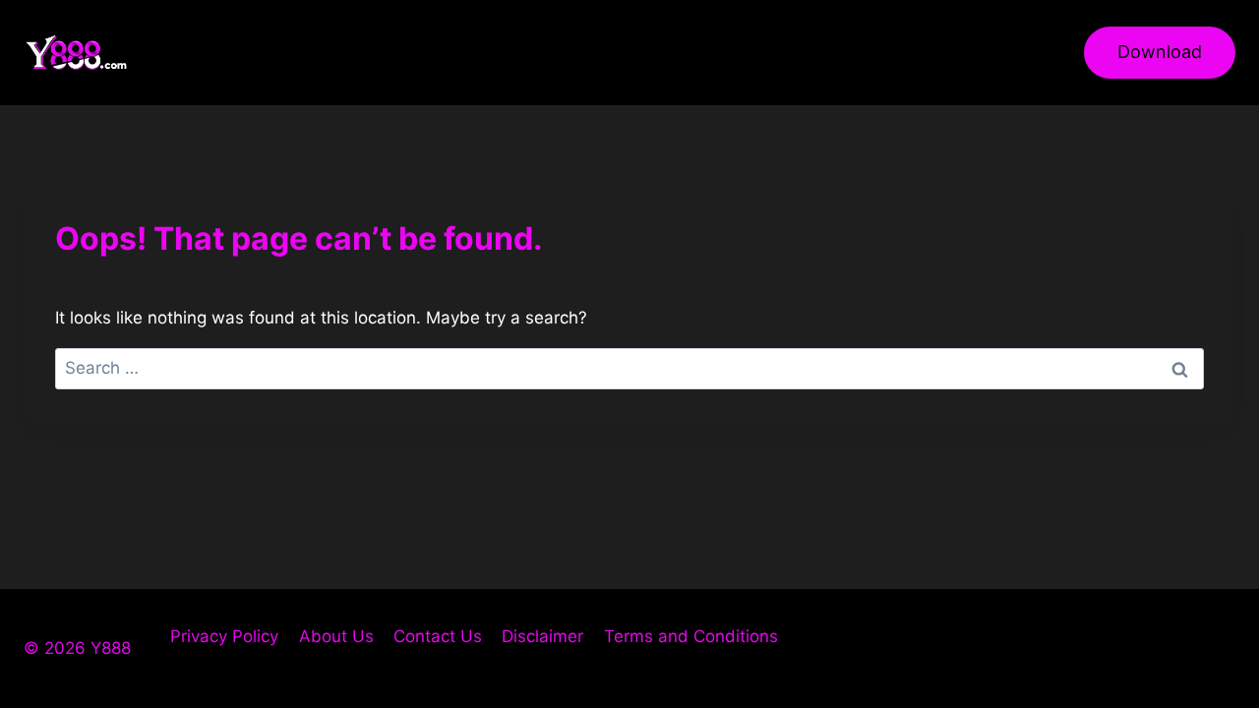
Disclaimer (542, 636)
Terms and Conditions (691, 636)
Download (1159, 51)
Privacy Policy (224, 636)
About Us (336, 636)
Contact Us (437, 636)
